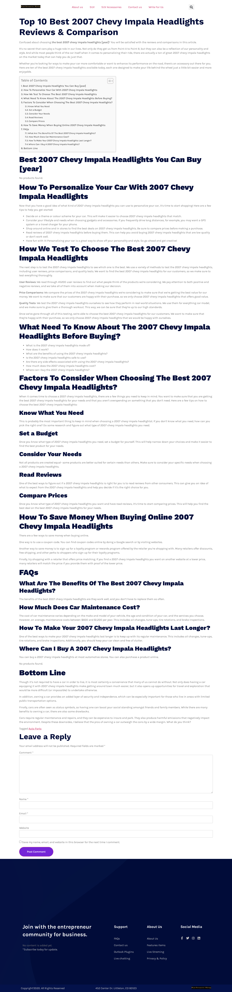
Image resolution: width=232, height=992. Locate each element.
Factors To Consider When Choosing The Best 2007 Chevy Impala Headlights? (67, 102)
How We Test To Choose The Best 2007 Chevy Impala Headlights (60, 94)
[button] (191, 7)
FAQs (26, 129)
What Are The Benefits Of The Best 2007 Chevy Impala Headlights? (62, 133)
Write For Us (156, 7)
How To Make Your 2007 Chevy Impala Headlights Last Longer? (60, 140)
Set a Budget (35, 110)
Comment (26, 752)
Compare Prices (37, 121)
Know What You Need (39, 106)
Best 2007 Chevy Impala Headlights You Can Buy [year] (54, 85)
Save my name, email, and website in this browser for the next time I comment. (71, 842)
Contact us (135, 7)
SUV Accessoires (111, 7)
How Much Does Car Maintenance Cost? (49, 136)
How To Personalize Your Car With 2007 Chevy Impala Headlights (60, 90)
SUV (92, 7)
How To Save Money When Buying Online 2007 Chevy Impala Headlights (64, 125)
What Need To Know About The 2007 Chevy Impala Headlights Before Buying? (67, 98)
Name (23, 799)
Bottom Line (31, 148)
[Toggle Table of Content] (108, 81)
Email (23, 813)
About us (77, 7)
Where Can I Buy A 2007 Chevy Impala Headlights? (54, 144)
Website (24, 827)
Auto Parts (35, 728)
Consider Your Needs (39, 113)
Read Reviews (36, 117)
